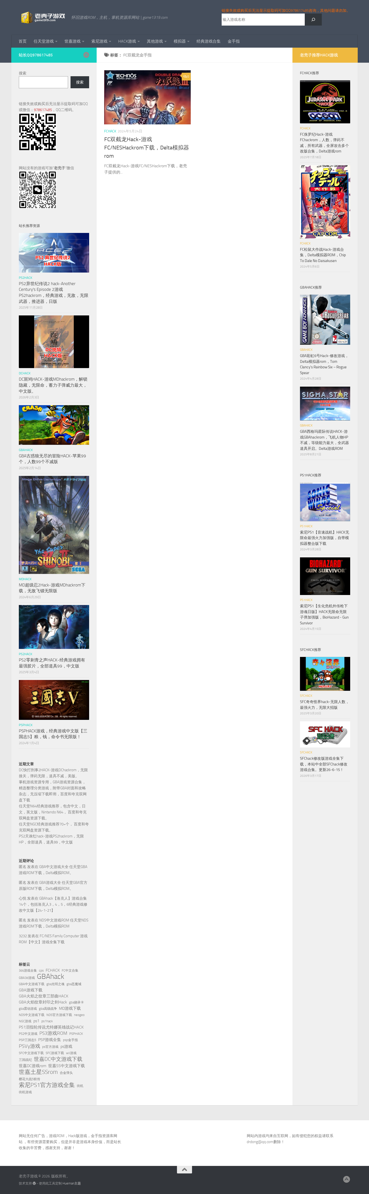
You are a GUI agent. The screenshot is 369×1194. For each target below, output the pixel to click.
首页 (23, 41)
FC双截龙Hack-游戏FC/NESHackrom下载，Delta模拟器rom (146, 147)
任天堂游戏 (44, 41)
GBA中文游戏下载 (31, 984)
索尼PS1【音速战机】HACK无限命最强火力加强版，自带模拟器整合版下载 (324, 538)
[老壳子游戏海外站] (86, 55)
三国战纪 (25, 1060)
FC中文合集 (70, 970)
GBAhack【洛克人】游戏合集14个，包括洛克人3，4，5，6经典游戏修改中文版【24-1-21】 (53, 904)
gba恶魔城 (74, 984)
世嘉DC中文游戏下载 (58, 1059)
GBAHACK (26, 450)
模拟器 (180, 41)
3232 (23, 936)
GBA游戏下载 (30, 990)
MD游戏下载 (70, 1008)
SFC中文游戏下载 (31, 1053)
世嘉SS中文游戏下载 (66, 1065)
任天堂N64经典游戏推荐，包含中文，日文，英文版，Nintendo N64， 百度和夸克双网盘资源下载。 (53, 812)
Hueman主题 (72, 1183)
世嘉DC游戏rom (32, 1065)
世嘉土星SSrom (38, 1072)
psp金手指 (70, 1040)
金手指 (234, 41)
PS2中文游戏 (28, 1034)
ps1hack (47, 1021)
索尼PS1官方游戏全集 (47, 1085)
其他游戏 (155, 41)
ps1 (36, 1020)
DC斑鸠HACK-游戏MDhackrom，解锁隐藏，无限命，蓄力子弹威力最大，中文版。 (53, 385)
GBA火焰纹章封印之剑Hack (43, 1002)
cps (41, 970)
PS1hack (306, 526)
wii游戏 (71, 1053)
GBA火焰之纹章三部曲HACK (43, 996)
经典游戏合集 (209, 41)
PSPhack (25, 725)
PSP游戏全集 (49, 1039)
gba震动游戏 (28, 1008)
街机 (80, 1086)
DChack (24, 373)
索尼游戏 (99, 41)
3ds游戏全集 (28, 970)
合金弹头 (66, 1073)
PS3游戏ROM (53, 1033)
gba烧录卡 (76, 1002)
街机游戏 (25, 1092)
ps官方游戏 (50, 1047)
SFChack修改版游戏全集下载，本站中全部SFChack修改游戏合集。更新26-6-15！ (323, 764)
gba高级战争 (48, 1008)
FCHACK (110, 131)
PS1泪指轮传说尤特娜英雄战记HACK (51, 1027)
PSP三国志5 (27, 1040)
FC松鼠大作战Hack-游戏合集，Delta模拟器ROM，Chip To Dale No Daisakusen (323, 255)
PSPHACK (76, 1034)
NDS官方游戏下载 (59, 1015)
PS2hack (25, 278)
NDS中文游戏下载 (31, 1015)
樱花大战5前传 (29, 1079)
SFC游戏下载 (55, 1053)
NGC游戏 (25, 1021)
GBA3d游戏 (27, 978)
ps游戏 (66, 1046)
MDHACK (25, 579)
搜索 (22, 73)
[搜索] (313, 20)
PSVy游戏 (29, 1046)
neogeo (79, 1015)
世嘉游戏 (73, 41)
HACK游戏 (127, 41)
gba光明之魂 (55, 984)
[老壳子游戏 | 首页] (42, 17)
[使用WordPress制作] (34, 1183)
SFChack (306, 696)
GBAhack (50, 977)
